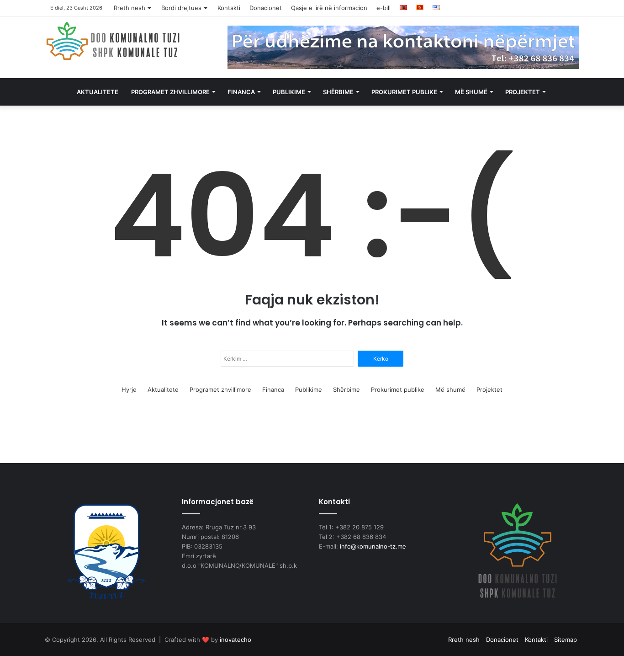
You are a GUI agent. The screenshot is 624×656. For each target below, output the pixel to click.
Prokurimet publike (404, 92)
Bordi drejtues (181, 7)
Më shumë (471, 92)
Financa (241, 92)
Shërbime (338, 92)
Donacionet (265, 7)
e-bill (383, 7)
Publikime (289, 92)
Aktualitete (97, 92)
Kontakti (228, 7)
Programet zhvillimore (170, 92)
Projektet (522, 92)
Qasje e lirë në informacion (329, 7)
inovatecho (235, 639)
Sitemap (565, 639)
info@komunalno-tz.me (373, 546)
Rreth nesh (129, 7)
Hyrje (129, 389)
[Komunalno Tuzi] (113, 40)
